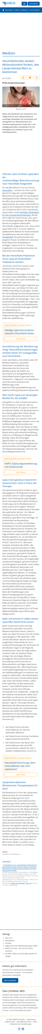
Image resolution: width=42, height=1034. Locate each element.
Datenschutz (10, 1022)
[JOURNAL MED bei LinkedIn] (23, 1028)
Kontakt (8, 943)
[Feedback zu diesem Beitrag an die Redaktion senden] (37, 77)
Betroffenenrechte (24, 1022)
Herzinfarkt (7, 190)
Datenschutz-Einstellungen (21, 1024)
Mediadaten (10, 940)
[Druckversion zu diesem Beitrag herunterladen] (23, 77)
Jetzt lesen (21, 339)
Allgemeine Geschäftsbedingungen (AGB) (21, 946)
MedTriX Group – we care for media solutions (19, 949)
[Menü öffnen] (24, 4)
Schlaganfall (7, 237)
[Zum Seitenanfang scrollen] (38, 1030)
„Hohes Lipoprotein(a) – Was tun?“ (21, 883)
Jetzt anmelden (10, 980)
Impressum (31, 1019)
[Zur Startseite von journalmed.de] (8, 3)
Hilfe (35, 1022)
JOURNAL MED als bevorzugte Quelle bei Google (21, 954)
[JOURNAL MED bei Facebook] (19, 1028)
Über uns (8, 938)
